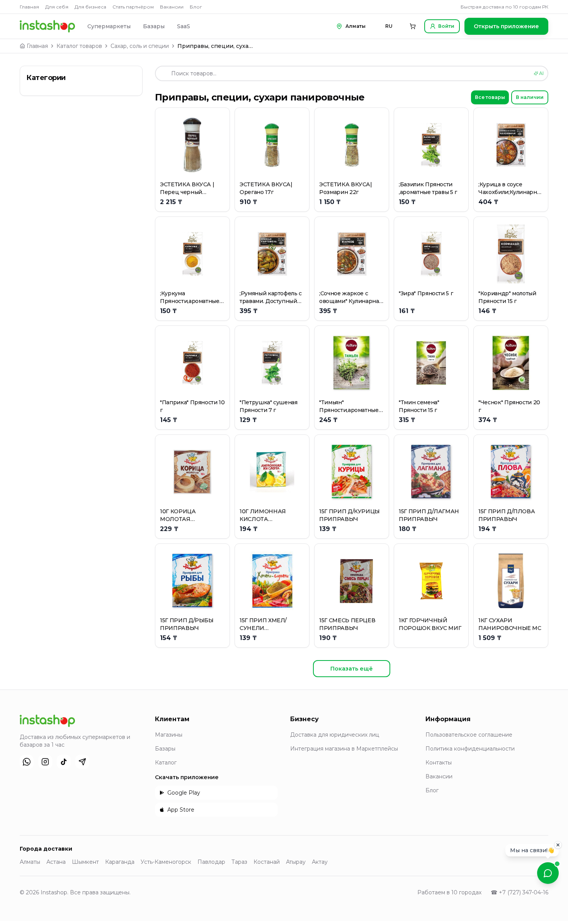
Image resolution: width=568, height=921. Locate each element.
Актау (320, 861)
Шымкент (85, 861)
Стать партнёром (133, 7)
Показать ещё (351, 668)
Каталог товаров (79, 46)
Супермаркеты (109, 26)
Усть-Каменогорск (166, 861)
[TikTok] (64, 762)
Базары (154, 26)
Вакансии (172, 7)
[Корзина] (413, 26)
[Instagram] (45, 762)
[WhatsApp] (27, 762)
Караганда (119, 861)
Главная (29, 7)
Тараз (239, 861)
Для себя (56, 7)
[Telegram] (82, 762)
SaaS (183, 26)
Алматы (30, 861)
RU (389, 26)
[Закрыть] (558, 847)
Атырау (296, 861)
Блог (196, 7)
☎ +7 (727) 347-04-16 (519, 892)
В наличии (530, 97)
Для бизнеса (90, 7)
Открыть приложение (506, 26)
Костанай (266, 861)
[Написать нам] (548, 873)
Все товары (490, 97)
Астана (56, 861)
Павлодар (211, 861)
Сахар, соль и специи (140, 46)
